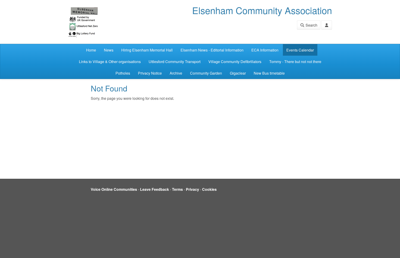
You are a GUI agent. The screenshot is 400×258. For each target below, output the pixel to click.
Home (91, 50)
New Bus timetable (269, 73)
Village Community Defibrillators (234, 61)
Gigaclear (238, 73)
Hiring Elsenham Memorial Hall (147, 50)
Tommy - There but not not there (295, 61)
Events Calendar (300, 50)
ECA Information (264, 50)
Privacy (192, 189)
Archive (176, 73)
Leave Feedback (154, 189)
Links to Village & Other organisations (110, 61)
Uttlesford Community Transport (174, 61)
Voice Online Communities (114, 189)
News (108, 50)
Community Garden (206, 73)
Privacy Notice (150, 73)
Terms (177, 189)
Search (311, 25)
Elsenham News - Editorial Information (212, 50)
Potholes (123, 73)
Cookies (209, 189)
